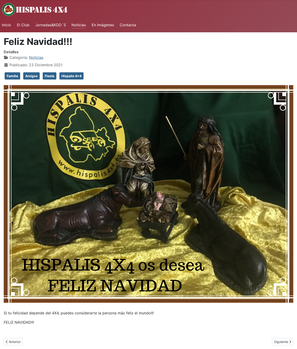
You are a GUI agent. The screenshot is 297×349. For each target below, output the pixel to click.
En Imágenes (103, 25)
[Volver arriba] (288, 340)
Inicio (6, 25)
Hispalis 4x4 (71, 76)
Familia (12, 76)
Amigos (31, 76)
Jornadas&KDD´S (50, 25)
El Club (23, 25)
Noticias (78, 25)
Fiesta (49, 76)
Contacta (128, 25)
